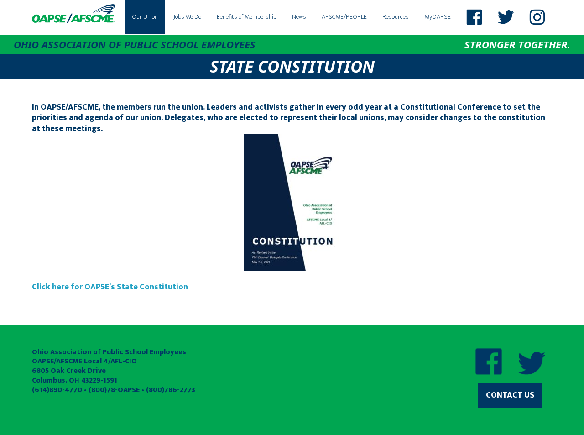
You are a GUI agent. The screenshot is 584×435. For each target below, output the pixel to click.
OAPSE (74, 13)
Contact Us (510, 395)
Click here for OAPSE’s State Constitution (110, 287)
